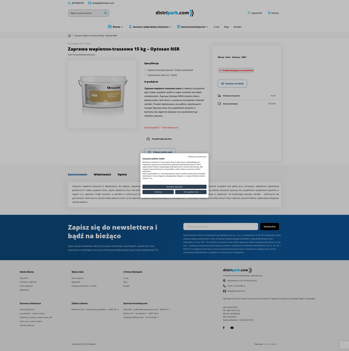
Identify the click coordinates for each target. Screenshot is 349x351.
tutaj (150, 178)
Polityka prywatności (197, 157)
